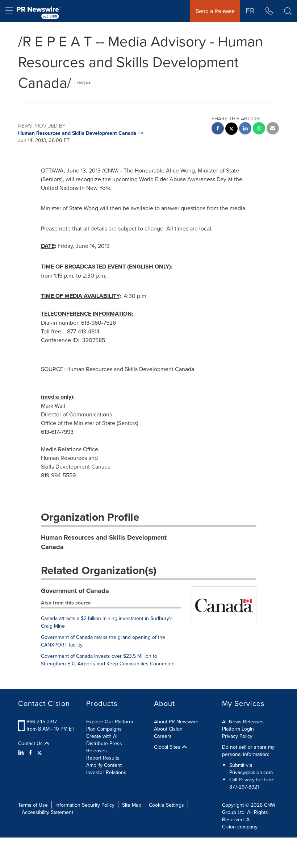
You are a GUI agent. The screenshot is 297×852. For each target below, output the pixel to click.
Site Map (131, 805)
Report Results (103, 757)
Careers (163, 736)
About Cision (168, 728)
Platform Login (238, 728)
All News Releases (243, 721)
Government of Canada (75, 590)
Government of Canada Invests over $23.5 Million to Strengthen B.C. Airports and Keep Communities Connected (108, 659)
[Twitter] (39, 752)
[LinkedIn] (22, 752)
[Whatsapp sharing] (259, 129)
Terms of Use (33, 805)
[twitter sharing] (231, 129)
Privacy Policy (237, 736)
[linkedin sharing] (245, 129)
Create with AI (101, 736)
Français (83, 82)
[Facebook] (30, 752)
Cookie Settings (166, 805)
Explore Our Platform (109, 721)
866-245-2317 (41, 721)
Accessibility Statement (47, 812)
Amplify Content (104, 765)
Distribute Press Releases (104, 747)
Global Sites (168, 747)
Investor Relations (106, 772)
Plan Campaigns (104, 728)
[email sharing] (273, 129)
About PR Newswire (176, 721)
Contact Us (31, 743)
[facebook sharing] (218, 129)
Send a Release (215, 11)
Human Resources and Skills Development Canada (104, 542)
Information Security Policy (84, 805)
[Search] (288, 11)
